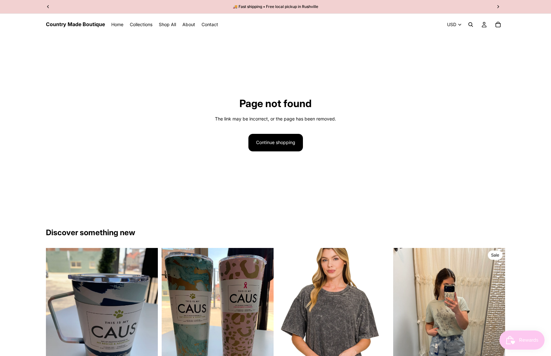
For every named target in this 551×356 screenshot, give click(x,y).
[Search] (471, 25)
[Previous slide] (402, 323)
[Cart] (498, 25)
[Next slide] (495, 323)
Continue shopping (275, 142)
